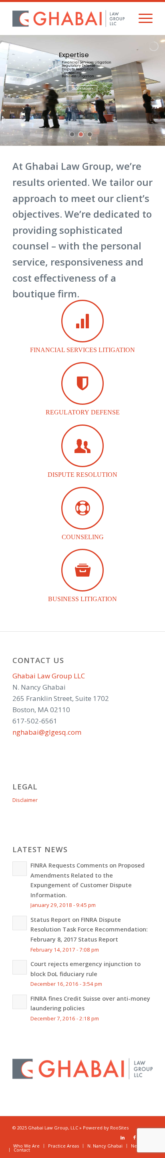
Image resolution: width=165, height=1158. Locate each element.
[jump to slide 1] (72, 134)
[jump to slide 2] (81, 134)
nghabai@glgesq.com (46, 732)
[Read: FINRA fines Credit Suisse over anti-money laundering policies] (19, 1002)
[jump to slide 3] (90, 134)
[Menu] (142, 18)
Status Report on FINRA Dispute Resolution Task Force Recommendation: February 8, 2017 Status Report (89, 929)
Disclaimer (25, 800)
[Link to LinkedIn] (123, 1137)
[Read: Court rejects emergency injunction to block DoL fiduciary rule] (19, 967)
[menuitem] (142, 18)
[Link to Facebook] (135, 1137)
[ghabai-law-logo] (68, 18)
